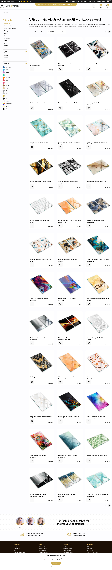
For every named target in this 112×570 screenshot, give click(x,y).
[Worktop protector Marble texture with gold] (98, 88)
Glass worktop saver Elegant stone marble (41, 417)
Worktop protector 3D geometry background (68, 182)
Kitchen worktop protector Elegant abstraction (40, 182)
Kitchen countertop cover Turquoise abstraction (98, 260)
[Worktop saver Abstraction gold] (98, 167)
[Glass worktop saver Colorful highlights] (41, 284)
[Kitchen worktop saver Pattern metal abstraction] (41, 323)
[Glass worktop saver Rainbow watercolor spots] (98, 401)
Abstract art (7, 23)
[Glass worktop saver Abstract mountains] (70, 441)
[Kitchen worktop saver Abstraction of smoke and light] (70, 323)
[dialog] (56, 561)
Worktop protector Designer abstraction (67, 495)
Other (5, 43)
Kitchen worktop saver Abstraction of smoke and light (69, 338)
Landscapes (7, 38)
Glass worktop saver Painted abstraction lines (39, 64)
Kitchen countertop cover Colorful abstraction (68, 417)
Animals (6, 33)
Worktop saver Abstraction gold (96, 181)
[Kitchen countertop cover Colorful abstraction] (70, 401)
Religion (6, 45)
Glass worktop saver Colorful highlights (39, 299)
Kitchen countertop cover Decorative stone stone (98, 378)
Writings (6, 31)
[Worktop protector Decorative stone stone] (41, 245)
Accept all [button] (56, 563)
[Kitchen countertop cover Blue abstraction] (41, 127)
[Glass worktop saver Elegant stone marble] (41, 401)
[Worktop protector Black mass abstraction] (70, 49)
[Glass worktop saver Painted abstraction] (70, 284)
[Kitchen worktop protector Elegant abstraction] (41, 167)
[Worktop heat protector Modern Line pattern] (98, 323)
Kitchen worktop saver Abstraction (40, 103)
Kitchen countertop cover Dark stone (69, 103)
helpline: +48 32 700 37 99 (8, 1)
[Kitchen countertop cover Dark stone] (70, 88)
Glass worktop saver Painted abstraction (67, 299)
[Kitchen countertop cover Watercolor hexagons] (70, 127)
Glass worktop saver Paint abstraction (38, 456)
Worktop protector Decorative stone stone (41, 260)
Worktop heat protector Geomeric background (68, 378)
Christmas (6, 35)
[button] (56, 567)
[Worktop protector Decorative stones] (70, 245)
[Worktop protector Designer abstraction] (70, 480)
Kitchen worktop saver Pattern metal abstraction (41, 338)
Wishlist (100, 7)
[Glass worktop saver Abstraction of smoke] (98, 284)
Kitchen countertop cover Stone (96, 64)
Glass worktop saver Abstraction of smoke (98, 299)
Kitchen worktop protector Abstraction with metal (38, 495)
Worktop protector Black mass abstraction (67, 64)
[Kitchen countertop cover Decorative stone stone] (98, 362)
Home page (5, 12)
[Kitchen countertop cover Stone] (98, 49)
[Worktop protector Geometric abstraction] (98, 206)
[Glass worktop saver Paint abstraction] (41, 441)
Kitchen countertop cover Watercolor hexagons (69, 143)
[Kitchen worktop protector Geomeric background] (70, 206)
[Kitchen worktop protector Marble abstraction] (98, 127)
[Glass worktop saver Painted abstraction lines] (41, 49)
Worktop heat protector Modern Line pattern (98, 338)
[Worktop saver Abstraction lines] (98, 441)
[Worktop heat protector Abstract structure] (41, 362)
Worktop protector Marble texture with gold (97, 103)
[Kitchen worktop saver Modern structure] (41, 206)
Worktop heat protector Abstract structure (40, 378)
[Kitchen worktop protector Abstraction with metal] (41, 480)
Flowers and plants (9, 26)
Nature (6, 40)
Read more (65, 559)
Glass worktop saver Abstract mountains (67, 456)
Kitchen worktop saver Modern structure (39, 221)
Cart (107, 7)
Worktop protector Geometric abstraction (96, 221)
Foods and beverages (10, 28)
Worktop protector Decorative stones (67, 260)
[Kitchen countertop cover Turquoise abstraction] (98, 245)
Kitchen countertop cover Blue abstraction (39, 143)
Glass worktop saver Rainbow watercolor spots (96, 417)
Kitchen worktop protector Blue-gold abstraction (98, 495)
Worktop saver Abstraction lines (97, 455)
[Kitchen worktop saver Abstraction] (41, 88)
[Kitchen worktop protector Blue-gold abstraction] (98, 480)
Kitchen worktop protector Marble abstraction (97, 143)
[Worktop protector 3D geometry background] (70, 167)
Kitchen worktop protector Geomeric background (69, 221)
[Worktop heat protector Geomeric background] (70, 362)
